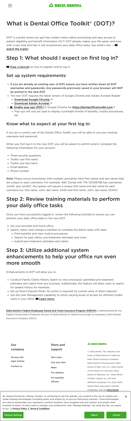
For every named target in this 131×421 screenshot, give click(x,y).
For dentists (57, 372)
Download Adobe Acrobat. (32, 103)
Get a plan (56, 357)
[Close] (125, 396)
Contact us (16, 366)
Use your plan (58, 362)
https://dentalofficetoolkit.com (92, 107)
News (54, 367)
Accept (116, 415)
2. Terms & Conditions (39, 408)
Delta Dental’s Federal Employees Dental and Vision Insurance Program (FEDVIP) (51, 310)
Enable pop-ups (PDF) (28, 107)
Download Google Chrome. (32, 99)
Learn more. (47, 298)
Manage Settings (13, 415)
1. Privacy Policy (18, 408)
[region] (65, 406)
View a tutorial (19, 66)
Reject (94, 415)
